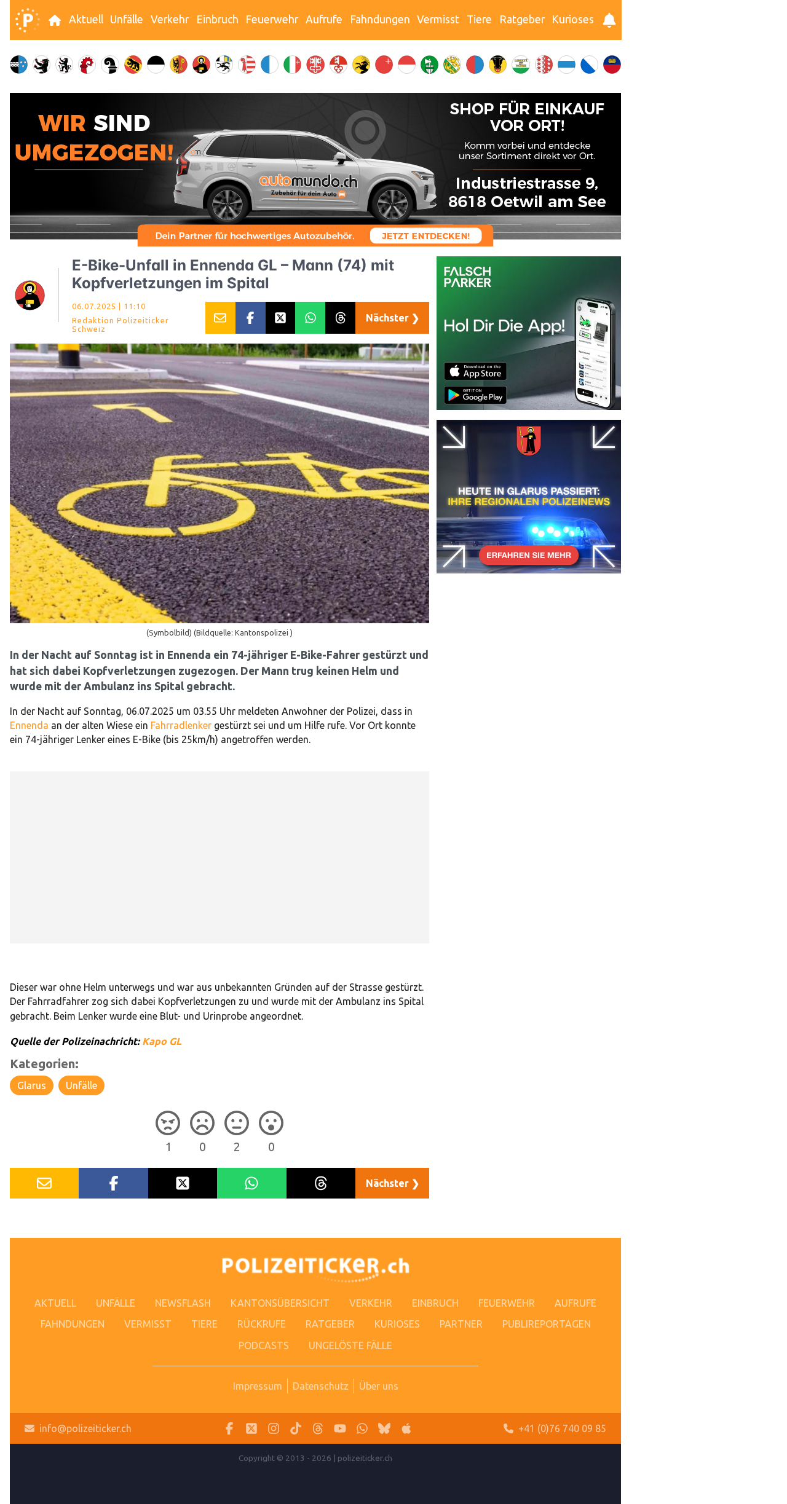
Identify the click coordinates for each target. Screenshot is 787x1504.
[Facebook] (229, 1428)
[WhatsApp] (362, 1428)
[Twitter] (251, 1428)
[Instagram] (273, 1428)
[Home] (28, 20)
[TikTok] (296, 1428)
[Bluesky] (384, 1428)
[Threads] (318, 1428)
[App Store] (406, 1428)
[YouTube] (340, 1428)
